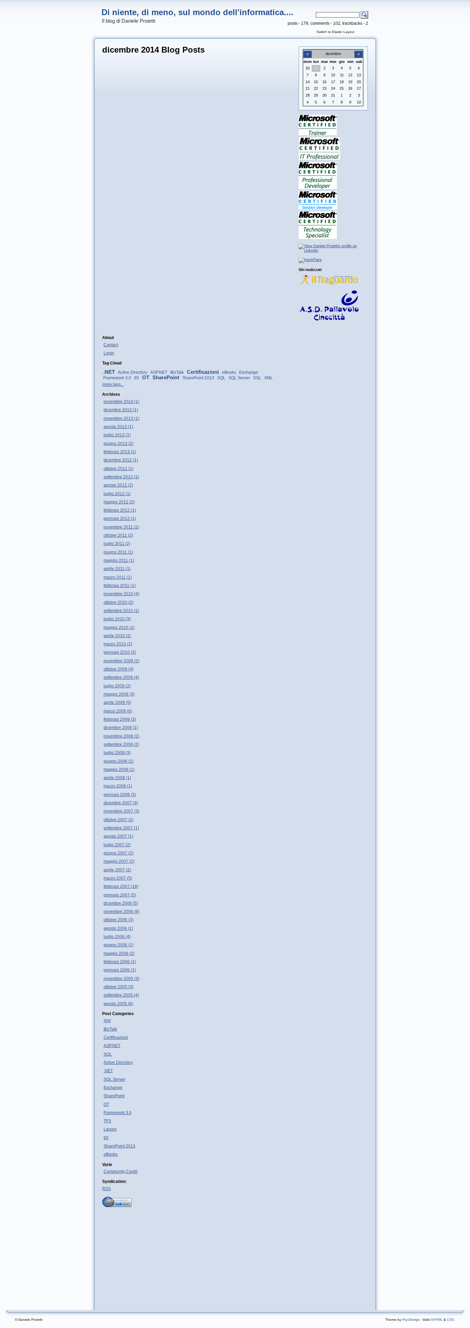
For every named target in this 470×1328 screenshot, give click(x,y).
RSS (106, 1188)
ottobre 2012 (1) (118, 468)
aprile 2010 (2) (117, 635)
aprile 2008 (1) (117, 777)
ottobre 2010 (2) (118, 602)
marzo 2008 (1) (118, 786)
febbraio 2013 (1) (120, 451)
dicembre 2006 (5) (121, 903)
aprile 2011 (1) (117, 568)
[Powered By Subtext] (116, 1205)
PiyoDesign (411, 1319)
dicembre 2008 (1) (121, 727)
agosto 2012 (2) (118, 485)
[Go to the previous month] (307, 50)
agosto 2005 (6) (118, 1003)
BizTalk (177, 372)
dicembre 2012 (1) (121, 460)
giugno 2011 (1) (118, 552)
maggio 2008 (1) (119, 769)
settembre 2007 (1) (121, 828)
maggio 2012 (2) (119, 502)
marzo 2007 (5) (118, 878)
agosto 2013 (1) (118, 426)
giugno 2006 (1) (118, 945)
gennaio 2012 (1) (120, 518)
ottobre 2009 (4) (118, 669)
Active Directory (132, 372)
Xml (107, 1020)
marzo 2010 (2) (118, 644)
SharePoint (165, 377)
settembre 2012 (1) (121, 477)
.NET (109, 372)
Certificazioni (203, 372)
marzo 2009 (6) (118, 711)
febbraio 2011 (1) (120, 585)
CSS (450, 1319)
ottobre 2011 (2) (118, 535)
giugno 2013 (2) (118, 443)
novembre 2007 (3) (121, 811)
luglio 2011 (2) (117, 543)
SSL (257, 377)
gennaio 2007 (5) (120, 895)
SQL (221, 377)
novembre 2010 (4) (121, 593)
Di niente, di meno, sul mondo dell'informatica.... (197, 12)
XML (268, 377)
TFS (107, 1121)
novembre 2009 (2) (121, 660)
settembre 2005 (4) (121, 995)
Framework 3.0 (117, 377)
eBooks (229, 372)
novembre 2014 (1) (121, 401)
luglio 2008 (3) (117, 752)
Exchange (248, 372)
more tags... (113, 384)
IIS (136, 377)
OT (145, 377)
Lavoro (110, 1129)
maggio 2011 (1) (119, 560)
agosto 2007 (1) (118, 836)
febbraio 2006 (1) (120, 961)
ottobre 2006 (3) (118, 919)
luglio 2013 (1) (117, 435)
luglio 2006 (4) (117, 936)
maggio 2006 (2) (119, 953)
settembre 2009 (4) (121, 677)
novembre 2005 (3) (121, 978)
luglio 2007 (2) (117, 844)
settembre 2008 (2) (121, 744)
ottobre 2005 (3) (118, 986)
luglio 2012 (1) (117, 493)
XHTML (436, 1319)
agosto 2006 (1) (118, 928)
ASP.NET (158, 372)
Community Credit (120, 1171)
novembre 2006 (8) (121, 911)
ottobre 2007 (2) (118, 819)
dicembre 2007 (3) (121, 803)
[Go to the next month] (358, 50)
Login (109, 353)
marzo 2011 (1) (118, 577)
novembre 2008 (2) (121, 736)
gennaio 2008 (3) (120, 794)
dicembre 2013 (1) (121, 409)
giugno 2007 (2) (118, 853)
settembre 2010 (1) (121, 610)
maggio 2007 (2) (119, 861)
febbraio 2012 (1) (120, 510)
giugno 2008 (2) (118, 761)
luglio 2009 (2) (117, 686)
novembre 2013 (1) (121, 418)
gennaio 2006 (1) (120, 970)
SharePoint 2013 (198, 377)
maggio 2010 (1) (119, 627)
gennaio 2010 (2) (120, 652)
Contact (111, 344)
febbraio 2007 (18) (121, 886)
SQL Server (239, 377)
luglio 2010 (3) (117, 619)
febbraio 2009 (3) (120, 719)
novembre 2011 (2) (121, 527)
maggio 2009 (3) (119, 694)
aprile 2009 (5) (117, 702)
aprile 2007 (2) (117, 870)
